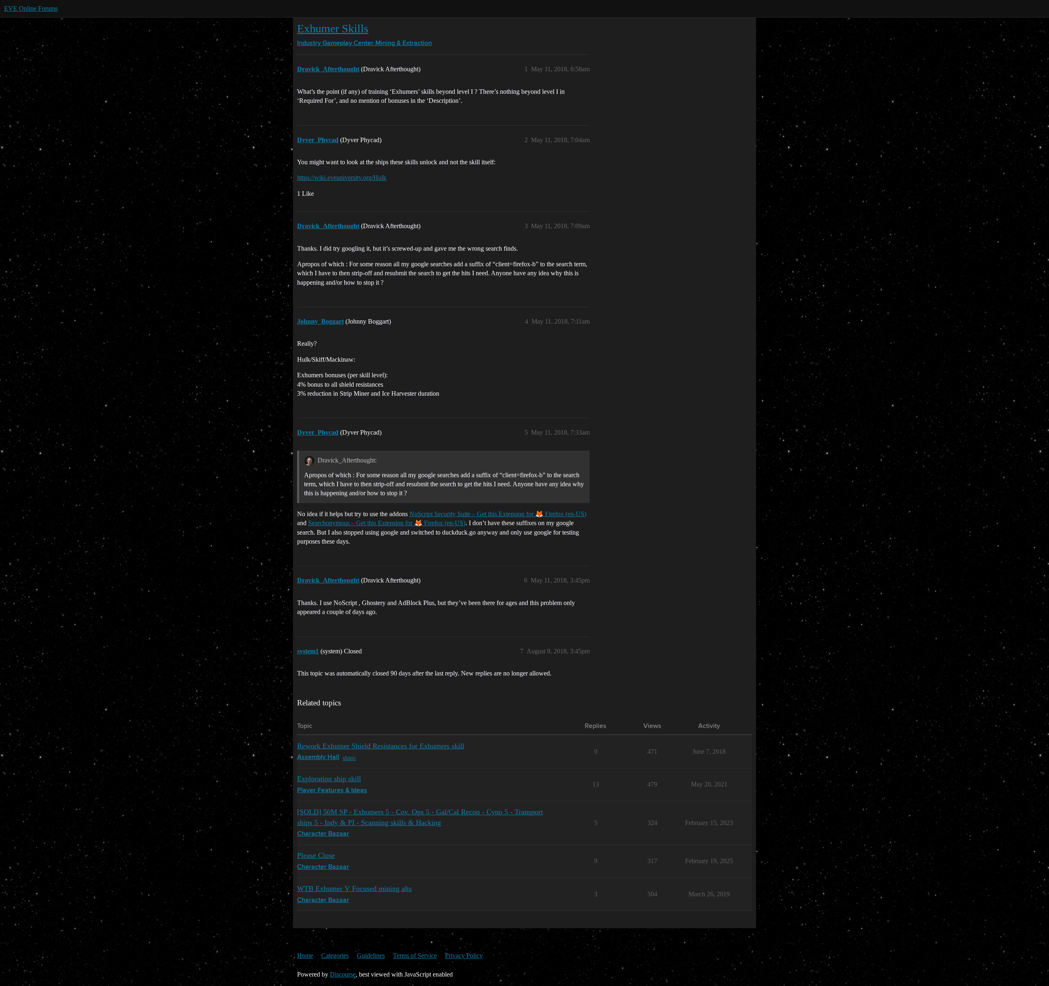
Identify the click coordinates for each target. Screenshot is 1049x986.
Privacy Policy (464, 955)
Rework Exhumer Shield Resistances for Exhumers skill (380, 746)
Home (305, 955)
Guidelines (371, 955)
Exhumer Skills (332, 28)
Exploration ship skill (329, 779)
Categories (335, 955)
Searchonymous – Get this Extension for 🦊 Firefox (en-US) (386, 522)
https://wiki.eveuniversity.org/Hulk (341, 177)
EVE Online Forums (31, 8)
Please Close (316, 855)
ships (349, 757)
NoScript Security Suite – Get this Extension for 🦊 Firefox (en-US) (497, 513)
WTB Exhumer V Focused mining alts (354, 888)
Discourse (343, 974)
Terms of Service (415, 955)
